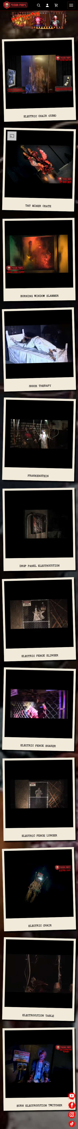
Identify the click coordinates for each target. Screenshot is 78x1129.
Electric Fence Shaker (38, 746)
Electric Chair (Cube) (40, 116)
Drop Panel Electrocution (39, 566)
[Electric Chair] (39, 885)
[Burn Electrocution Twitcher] (39, 1065)
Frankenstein (38, 476)
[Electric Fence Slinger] (39, 616)
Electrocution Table (38, 1015)
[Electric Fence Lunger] (39, 795)
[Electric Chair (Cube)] (39, 76)
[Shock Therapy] (39, 346)
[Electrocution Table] (39, 975)
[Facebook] (72, 1105)
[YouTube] (72, 1096)
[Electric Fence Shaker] (39, 705)
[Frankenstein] (39, 435)
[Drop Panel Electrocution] (39, 525)
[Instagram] (72, 1114)
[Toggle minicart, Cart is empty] (56, 5)
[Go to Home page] (15, 5)
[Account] (47, 5)
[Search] (38, 5)
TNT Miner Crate (38, 206)
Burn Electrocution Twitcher (39, 1105)
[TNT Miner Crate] (39, 166)
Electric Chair (39, 926)
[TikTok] (72, 1124)
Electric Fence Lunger (39, 835)
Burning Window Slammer (39, 296)
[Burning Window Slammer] (39, 255)
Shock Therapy (40, 386)
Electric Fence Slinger (40, 656)
